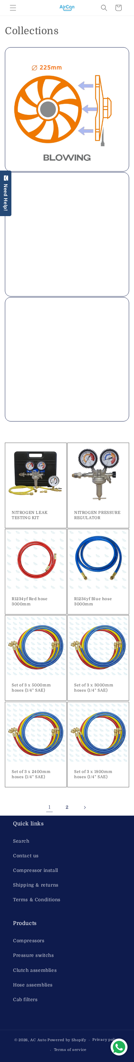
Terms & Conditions (36, 899)
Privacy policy (106, 1040)
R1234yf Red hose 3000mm (30, 601)
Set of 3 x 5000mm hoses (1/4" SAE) (31, 688)
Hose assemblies (33, 984)
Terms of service (70, 1050)
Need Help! (5, 196)
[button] (13, 8)
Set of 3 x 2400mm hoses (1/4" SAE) (31, 774)
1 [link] (49, 807)
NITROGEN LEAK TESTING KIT (30, 515)
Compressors (29, 940)
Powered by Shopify (66, 1040)
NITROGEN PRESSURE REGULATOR (97, 515)
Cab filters (25, 999)
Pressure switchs (33, 955)
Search (21, 841)
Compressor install (35, 870)
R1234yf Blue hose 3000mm (93, 601)
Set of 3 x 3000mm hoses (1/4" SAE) (93, 688)
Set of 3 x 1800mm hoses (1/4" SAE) (93, 774)
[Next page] (84, 807)
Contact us (26, 855)
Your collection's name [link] (45, 183)
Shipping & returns (36, 885)
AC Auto (38, 1040)
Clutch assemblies (35, 970)
